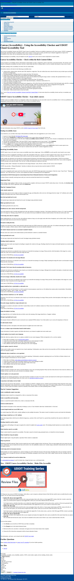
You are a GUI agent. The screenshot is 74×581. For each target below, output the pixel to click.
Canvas (5, 37)
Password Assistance (8, 27)
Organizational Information (10, 35)
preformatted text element (8, 460)
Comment (15, 572)
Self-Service (6, 23)
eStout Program (7, 38)
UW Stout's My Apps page (21, 136)
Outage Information (8, 26)
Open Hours (6, 24)
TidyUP (30, 56)
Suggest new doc (22, 572)
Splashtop (6, 30)
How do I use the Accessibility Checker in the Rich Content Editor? (22, 92)
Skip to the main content (6, 1)
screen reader (40, 425)
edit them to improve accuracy (36, 378)
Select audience (68, 16)
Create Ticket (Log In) (9, 22)
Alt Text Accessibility (19, 254)
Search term (3, 16)
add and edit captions (24, 339)
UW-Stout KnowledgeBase (9, 12)
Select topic (31, 16)
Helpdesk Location (8, 29)
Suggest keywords (5, 556)
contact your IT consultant (23, 542)
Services (6, 39)
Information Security (8, 41)
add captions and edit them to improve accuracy (26, 360)
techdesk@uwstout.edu (6, 577)
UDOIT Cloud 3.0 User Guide (31, 128)
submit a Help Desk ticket (10, 542)
